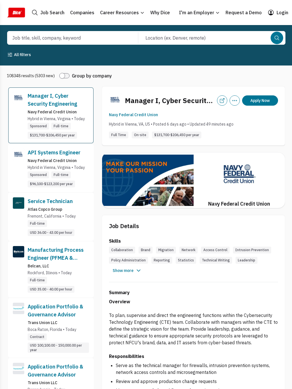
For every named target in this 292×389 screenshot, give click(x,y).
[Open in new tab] (222, 100)
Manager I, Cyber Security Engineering (52, 100)
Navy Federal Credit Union (133, 114)
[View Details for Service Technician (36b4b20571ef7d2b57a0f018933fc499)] (51, 217)
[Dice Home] (16, 12)
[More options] (235, 100)
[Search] (277, 38)
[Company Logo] (18, 115)
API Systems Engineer (54, 152)
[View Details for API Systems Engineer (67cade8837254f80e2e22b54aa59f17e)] (51, 168)
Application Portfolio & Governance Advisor (55, 310)
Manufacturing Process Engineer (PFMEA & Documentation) (56, 254)
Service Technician (50, 201)
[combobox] (66, 38)
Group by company (92, 76)
